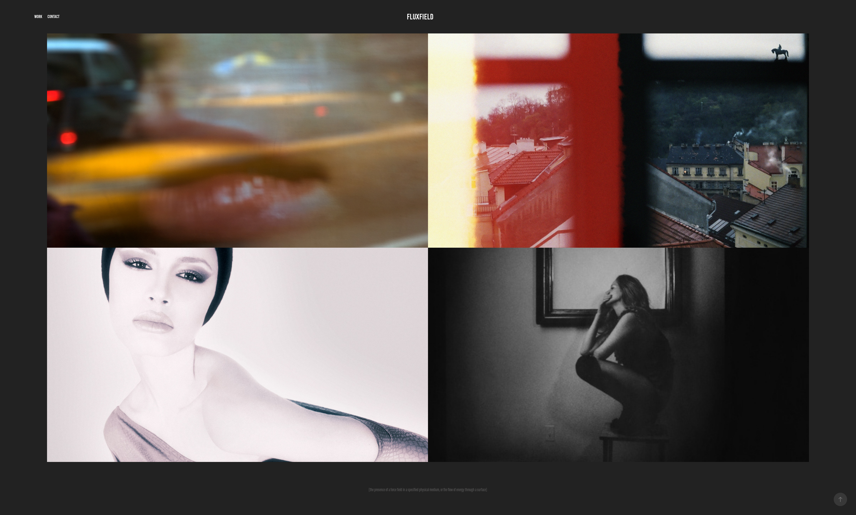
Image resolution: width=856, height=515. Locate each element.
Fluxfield (420, 16)
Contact (53, 16)
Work (38, 16)
